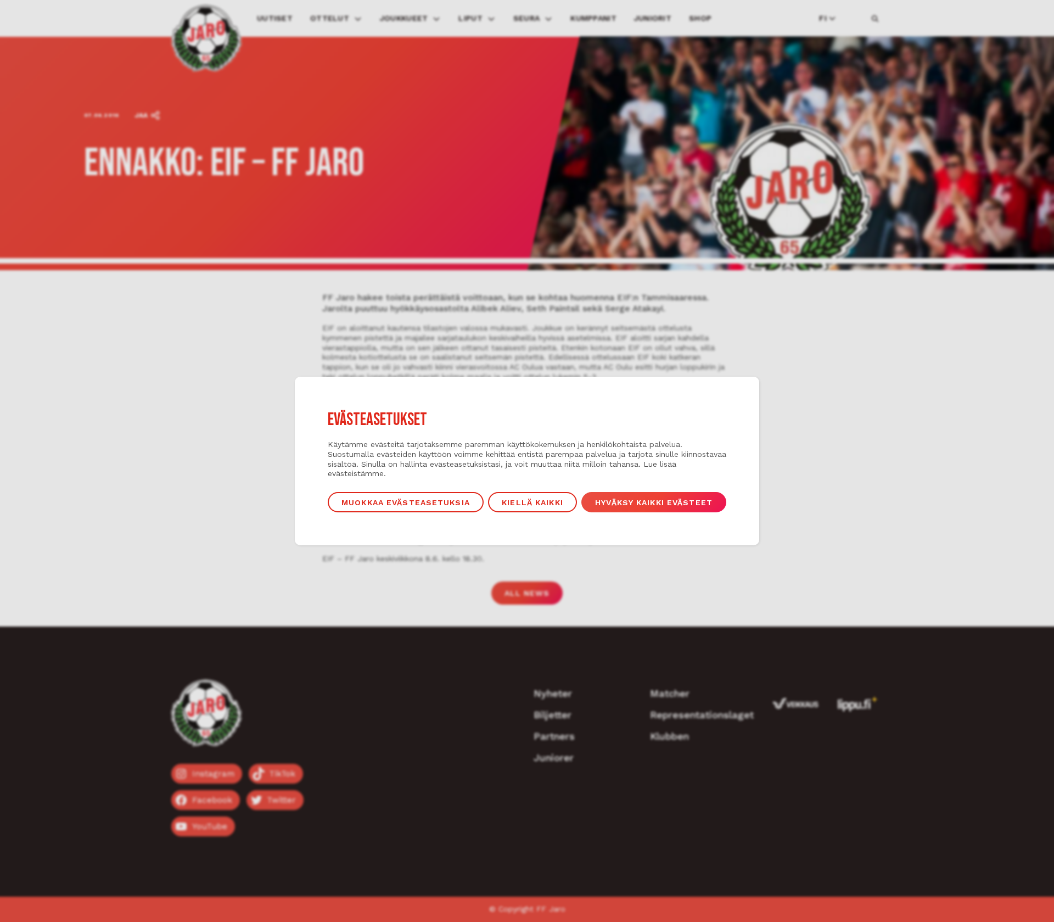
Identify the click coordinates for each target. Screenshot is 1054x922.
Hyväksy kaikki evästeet (654, 502)
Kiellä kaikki (532, 502)
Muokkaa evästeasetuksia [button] (405, 502)
